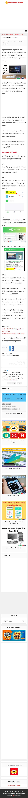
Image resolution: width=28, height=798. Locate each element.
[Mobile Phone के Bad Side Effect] (14, 484)
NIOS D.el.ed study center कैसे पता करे (17, 364)
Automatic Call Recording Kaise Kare (14, 413)
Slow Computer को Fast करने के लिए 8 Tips (14, 468)
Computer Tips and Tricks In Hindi (14, 548)
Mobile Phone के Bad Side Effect (14, 496)
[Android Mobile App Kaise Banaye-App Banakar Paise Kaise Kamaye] (14, 510)
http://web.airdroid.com (16, 220)
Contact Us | (11, 791)
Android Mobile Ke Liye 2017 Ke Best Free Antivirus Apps (14, 441)
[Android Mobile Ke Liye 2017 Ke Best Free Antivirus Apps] (14, 429)
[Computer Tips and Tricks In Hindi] (14, 536)
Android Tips (20, 41)
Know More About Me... (12, 380)
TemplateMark (18, 795)
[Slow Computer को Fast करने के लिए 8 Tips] (14, 457)
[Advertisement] (14, 18)
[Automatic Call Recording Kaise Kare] (14, 402)
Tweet (10, 349)
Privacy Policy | (20, 791)
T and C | (15, 791)
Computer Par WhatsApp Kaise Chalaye (13, 333)
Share (13, 349)
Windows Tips (5, 44)
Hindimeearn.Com (13, 793)
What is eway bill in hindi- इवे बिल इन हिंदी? (10, 356)
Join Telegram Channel (14, 785)
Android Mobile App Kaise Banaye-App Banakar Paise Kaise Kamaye (14, 522)
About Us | (7, 791)
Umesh (5, 370)
